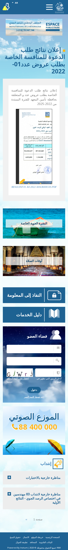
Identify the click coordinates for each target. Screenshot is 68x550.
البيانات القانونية (45, 542)
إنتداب (45, 463)
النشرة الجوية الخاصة (34, 223)
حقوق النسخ (15, 537)
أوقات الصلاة (34, 261)
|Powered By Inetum (18, 547)
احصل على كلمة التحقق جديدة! (18, 380)
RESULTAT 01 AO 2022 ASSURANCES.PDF (34, 187)
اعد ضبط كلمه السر (34, 396)
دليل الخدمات (29, 314)
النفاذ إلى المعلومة (24, 295)
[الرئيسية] (59, 7)
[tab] (34, 477)
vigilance (6, 6)
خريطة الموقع (37, 537)
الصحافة (33, 542)
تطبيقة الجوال (22, 542)
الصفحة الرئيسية (53, 537)
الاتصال (26, 537)
